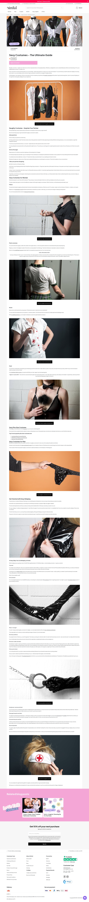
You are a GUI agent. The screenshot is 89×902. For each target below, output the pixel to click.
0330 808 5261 (78, 3)
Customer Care (70, 3)
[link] (8, 14)
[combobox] (43, 8)
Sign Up (44, 844)
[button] (87, 1)
